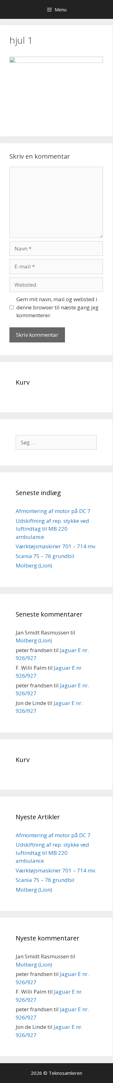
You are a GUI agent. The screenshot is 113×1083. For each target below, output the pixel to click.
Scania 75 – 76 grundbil (45, 556)
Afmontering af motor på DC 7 (53, 511)
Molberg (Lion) (34, 565)
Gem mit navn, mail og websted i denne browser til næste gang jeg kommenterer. (57, 307)
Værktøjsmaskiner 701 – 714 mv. (56, 546)
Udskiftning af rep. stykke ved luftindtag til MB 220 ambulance (52, 528)
